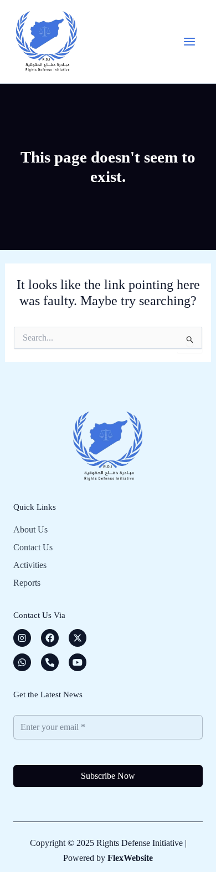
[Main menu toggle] (189, 41)
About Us (30, 529)
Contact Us (33, 547)
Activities (30, 565)
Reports (26, 582)
